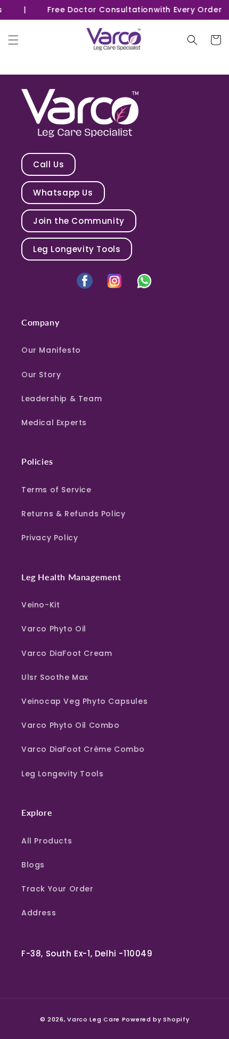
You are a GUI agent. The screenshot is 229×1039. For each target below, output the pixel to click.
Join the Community (79, 220)
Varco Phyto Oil (53, 628)
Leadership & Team (61, 398)
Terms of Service (56, 489)
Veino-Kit (40, 604)
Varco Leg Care (93, 1019)
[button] (13, 40)
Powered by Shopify (156, 1019)
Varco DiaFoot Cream (66, 653)
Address (38, 912)
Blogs (33, 864)
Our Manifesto (51, 350)
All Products (46, 840)
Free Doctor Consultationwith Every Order (131, 9)
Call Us (48, 164)
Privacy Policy (49, 537)
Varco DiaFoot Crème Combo (83, 749)
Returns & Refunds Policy (73, 513)
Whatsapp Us (63, 192)
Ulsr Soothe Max (54, 677)
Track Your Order (57, 888)
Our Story (41, 374)
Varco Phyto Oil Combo (70, 725)
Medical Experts (54, 422)
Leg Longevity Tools (76, 249)
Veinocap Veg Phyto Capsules (84, 701)
